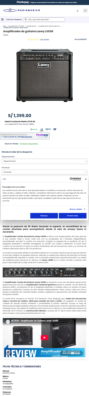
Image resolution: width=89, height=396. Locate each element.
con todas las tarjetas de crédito (57, 2)
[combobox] (44, 20)
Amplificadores (31, 27)
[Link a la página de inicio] (4, 27)
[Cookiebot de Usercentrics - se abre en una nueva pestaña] (71, 179)
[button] (44, 76)
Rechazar (44, 216)
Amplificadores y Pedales (16, 27)
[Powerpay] (20, 2)
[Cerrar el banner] (86, 179)
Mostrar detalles (76, 209)
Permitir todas (72, 216)
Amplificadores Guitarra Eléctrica (49, 27)
